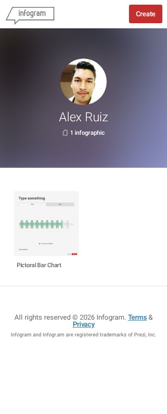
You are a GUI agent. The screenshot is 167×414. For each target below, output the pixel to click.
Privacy (84, 324)
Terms (137, 317)
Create (145, 14)
